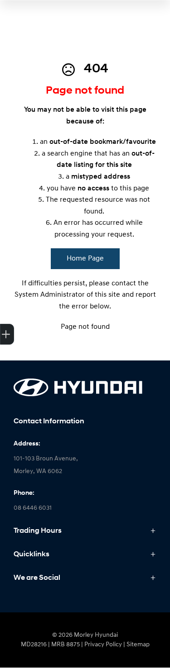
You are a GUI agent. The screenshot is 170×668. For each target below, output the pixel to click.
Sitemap (138, 644)
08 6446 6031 (33, 508)
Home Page (85, 258)
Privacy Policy (103, 644)
